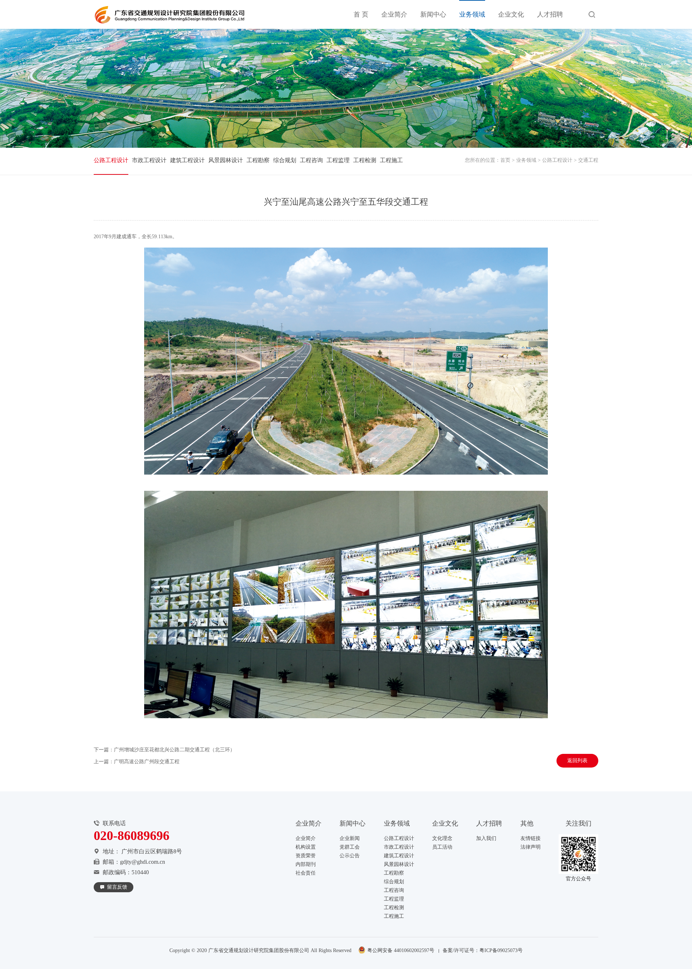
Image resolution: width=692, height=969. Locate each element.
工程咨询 (311, 160)
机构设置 (306, 847)
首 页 (361, 14)
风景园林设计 (225, 160)
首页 (505, 160)
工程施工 (391, 160)
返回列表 (577, 760)
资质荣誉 (306, 855)
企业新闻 (350, 838)
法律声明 (530, 847)
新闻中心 (433, 14)
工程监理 (338, 160)
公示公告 (350, 855)
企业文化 (511, 14)
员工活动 (442, 847)
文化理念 (442, 838)
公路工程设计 (557, 160)
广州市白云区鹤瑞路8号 (151, 851)
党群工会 (350, 847)
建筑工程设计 (187, 160)
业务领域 (472, 14)
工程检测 (364, 160)
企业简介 (394, 14)
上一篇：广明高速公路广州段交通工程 (136, 761)
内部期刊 (306, 864)
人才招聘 (550, 14)
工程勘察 (258, 160)
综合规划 (284, 160)
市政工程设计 (149, 160)
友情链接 (530, 838)
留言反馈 (117, 887)
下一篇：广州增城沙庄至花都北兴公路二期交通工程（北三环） (164, 749)
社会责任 (306, 873)
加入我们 (486, 838)
